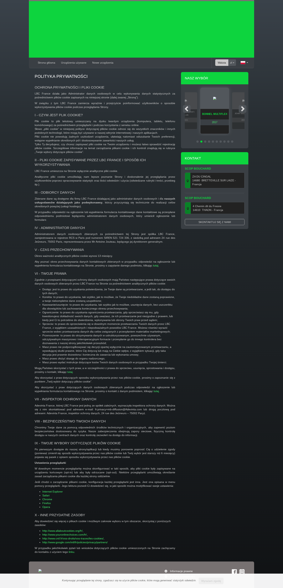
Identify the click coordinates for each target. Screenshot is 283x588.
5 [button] (213, 141)
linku (71, 551)
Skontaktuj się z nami (214, 222)
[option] (214, 111)
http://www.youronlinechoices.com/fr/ (64, 534)
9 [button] (228, 141)
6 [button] (217, 141)
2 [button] (201, 141)
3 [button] (205, 141)
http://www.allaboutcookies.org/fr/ (62, 530)
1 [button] (197, 141)
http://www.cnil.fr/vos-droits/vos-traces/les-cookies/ (73, 538)
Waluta (222, 62)
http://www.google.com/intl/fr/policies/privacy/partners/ (75, 542)
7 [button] (220, 141)
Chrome (47, 499)
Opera (46, 506)
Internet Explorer (52, 491)
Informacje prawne (181, 571)
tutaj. (157, 391)
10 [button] (232, 141)
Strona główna (46, 62)
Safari (45, 495)
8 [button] (224, 141)
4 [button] (209, 141)
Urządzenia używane (73, 62)
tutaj (155, 265)
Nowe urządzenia (102, 62)
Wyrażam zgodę (211, 580)
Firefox (46, 503)
